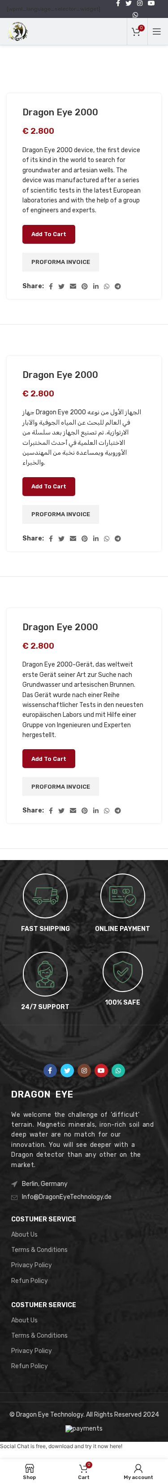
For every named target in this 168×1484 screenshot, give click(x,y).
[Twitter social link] (61, 286)
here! (116, 1446)
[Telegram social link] (118, 286)
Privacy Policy (31, 1265)
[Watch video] (22, 66)
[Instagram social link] (84, 1070)
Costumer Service (43, 1219)
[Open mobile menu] (157, 31)
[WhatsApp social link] (135, 15)
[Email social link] (73, 286)
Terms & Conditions (39, 1250)
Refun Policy (29, 1281)
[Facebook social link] (51, 286)
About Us (24, 1234)
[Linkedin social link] (95, 286)
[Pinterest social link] (84, 286)
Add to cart (48, 234)
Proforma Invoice (60, 262)
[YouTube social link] (101, 1070)
